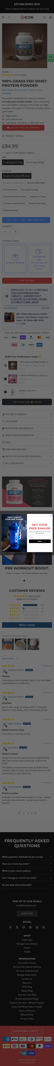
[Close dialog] (51, 515)
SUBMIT (40, 541)
